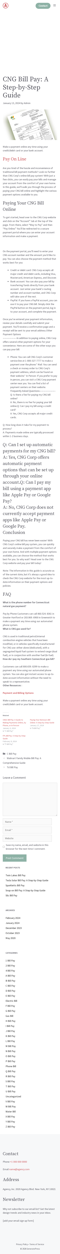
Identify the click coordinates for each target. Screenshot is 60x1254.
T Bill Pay (10, 1086)
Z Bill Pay (10, 1126)
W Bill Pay (11, 1106)
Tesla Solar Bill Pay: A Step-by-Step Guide (27, 880)
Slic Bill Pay (11, 895)
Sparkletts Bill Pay (15, 885)
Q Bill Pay (10, 1071)
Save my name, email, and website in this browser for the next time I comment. (27, 846)
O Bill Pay (10, 1056)
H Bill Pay (10, 1021)
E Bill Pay (10, 995)
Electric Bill (11, 1000)
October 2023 (13, 933)
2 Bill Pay (10, 965)
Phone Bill (11, 1066)
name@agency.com (19, 1169)
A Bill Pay (10, 975)
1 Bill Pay (10, 960)
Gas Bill (9, 1016)
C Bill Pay (11, 753)
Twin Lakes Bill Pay (15, 875)
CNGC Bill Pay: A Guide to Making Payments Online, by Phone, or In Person (14, 723)
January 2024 (12, 923)
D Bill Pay (10, 990)
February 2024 (13, 918)
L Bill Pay (10, 1041)
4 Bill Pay (10, 970)
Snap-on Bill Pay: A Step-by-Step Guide (25, 890)
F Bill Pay (10, 1005)
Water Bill (11, 1111)
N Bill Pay (10, 1051)
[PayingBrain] (5, 5)
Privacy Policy (22, 1244)
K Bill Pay (10, 1036)
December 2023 (14, 928)
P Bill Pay (10, 1061)
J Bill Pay (10, 1031)
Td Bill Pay (12, 767)
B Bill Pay (10, 980)
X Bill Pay (10, 1116)
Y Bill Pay (10, 1121)
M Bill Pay (11, 1046)
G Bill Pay (10, 1010)
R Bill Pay (10, 1076)
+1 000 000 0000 (18, 1161)
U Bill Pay (10, 1091)
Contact (43, 5)
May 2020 (10, 938)
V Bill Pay (10, 1101)
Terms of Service (36, 1244)
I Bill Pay (10, 1026)
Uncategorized (13, 1096)
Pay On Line (14, 159)
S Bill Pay (10, 1081)
